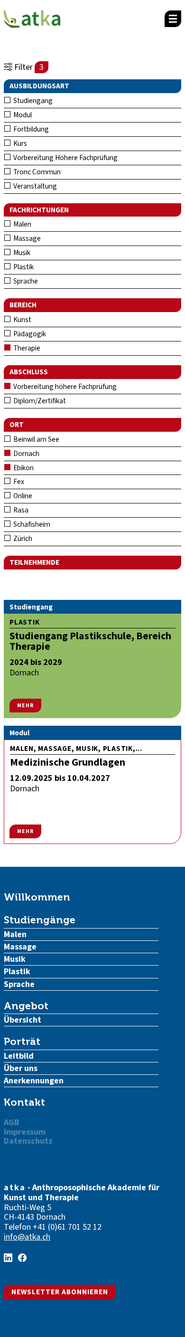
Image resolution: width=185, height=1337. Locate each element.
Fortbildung (30, 129)
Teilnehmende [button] (34, 562)
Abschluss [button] (28, 372)
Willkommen (37, 897)
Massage (26, 238)
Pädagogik (29, 334)
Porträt (22, 1041)
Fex (18, 481)
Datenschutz (28, 1141)
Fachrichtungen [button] (39, 210)
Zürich (22, 538)
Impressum (25, 1132)
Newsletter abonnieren (59, 1292)
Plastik (23, 267)
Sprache (25, 281)
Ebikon (23, 468)
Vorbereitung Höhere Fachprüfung (65, 157)
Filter (28, 67)
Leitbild (19, 1056)
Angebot (26, 1006)
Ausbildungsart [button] (39, 86)
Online (22, 496)
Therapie (26, 348)
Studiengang (32, 100)
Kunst (21, 319)
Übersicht (22, 1020)
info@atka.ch (27, 1237)
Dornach (25, 453)
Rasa (20, 510)
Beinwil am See (35, 439)
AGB (11, 1122)
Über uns (20, 1068)
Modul (22, 115)
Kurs (19, 143)
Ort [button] (16, 424)
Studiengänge (39, 920)
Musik (21, 252)
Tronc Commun (36, 172)
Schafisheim (31, 524)
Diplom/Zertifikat (39, 401)
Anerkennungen (34, 1081)
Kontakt (24, 1102)
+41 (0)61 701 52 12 (67, 1227)
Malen (21, 224)
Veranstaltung (34, 186)
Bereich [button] (23, 305)
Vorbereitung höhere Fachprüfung (64, 386)
